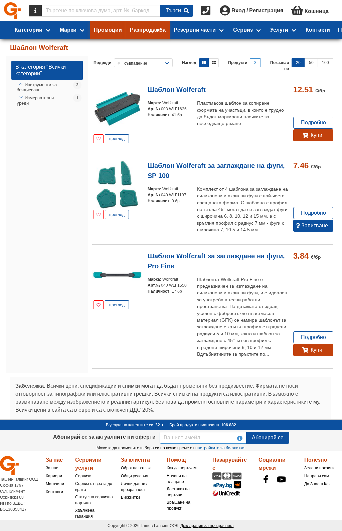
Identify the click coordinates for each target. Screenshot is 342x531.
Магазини (55, 484)
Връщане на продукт (178, 505)
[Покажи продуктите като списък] (204, 62)
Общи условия (134, 476)
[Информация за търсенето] (35, 11)
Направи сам (316, 476)
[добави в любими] (99, 138)
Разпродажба (148, 30)
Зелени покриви (319, 468)
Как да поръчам (181, 468)
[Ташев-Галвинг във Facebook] (266, 479)
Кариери (54, 476)
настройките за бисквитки (219, 448)
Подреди (102, 62)
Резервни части (195, 30)
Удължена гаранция (85, 513)
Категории (28, 30)
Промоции (108, 30)
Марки (68, 30)
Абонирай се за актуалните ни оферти (104, 437)
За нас (52, 468)
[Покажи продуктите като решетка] (214, 62)
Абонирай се (268, 437)
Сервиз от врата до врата (93, 486)
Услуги (279, 30)
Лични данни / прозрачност (134, 486)
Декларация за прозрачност (207, 525)
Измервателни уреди (35, 100)
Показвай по (279, 65)
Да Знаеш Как (317, 484)
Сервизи (83, 476)
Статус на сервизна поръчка (94, 500)
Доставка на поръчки (178, 492)
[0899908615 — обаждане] (206, 11)
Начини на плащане (177, 478)
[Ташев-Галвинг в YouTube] (281, 479)
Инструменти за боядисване (37, 87)
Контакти (318, 30)
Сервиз (243, 30)
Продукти (237, 62)
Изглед (189, 62)
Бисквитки (130, 497)
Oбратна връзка (136, 468)
